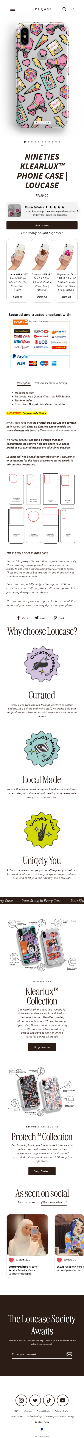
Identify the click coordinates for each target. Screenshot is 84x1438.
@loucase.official (54, 1202)
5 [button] (39, 142)
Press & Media (44, 1410)
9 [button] (53, 142)
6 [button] (43, 142)
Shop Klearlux (42, 1047)
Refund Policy (34, 1416)
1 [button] (25, 142)
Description (24, 382)
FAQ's (17, 1410)
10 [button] (56, 142)
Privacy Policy (62, 1410)
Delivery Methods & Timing (51, 382)
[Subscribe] (68, 1354)
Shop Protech (42, 1171)
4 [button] (36, 142)
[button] (6, 210)
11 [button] (60, 142)
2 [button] (29, 142)
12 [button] (42, 146)
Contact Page (42, 1421)
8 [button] (49, 142)
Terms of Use (16, 1416)
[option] (42, 75)
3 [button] (32, 142)
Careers (28, 1410)
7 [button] (46, 142)
